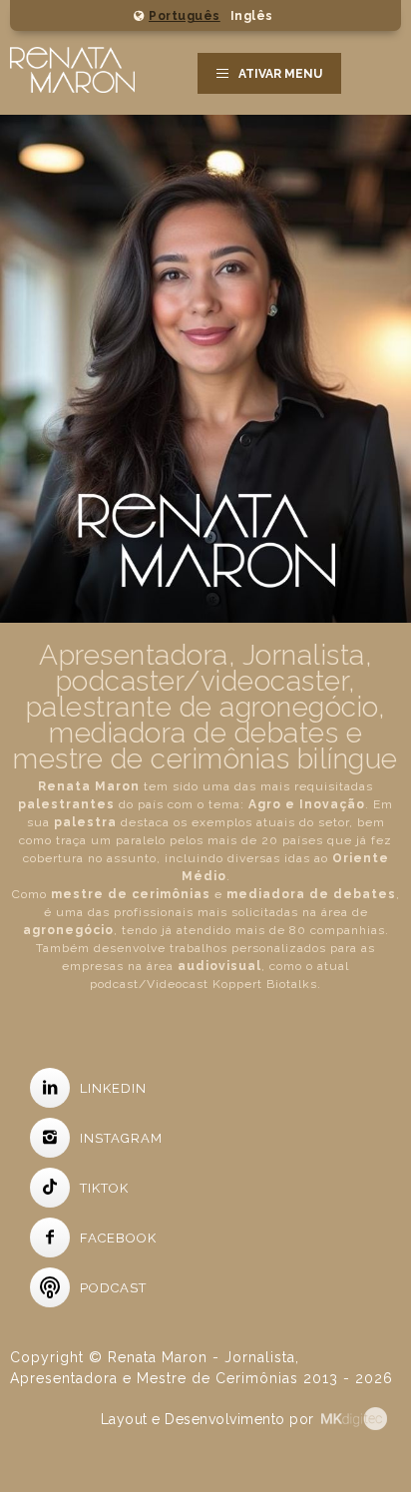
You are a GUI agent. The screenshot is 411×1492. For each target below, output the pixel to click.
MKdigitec (361, 1418)
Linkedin (113, 1088)
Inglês (251, 16)
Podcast (113, 1287)
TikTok (104, 1188)
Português (184, 16)
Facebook (118, 1238)
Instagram (121, 1138)
